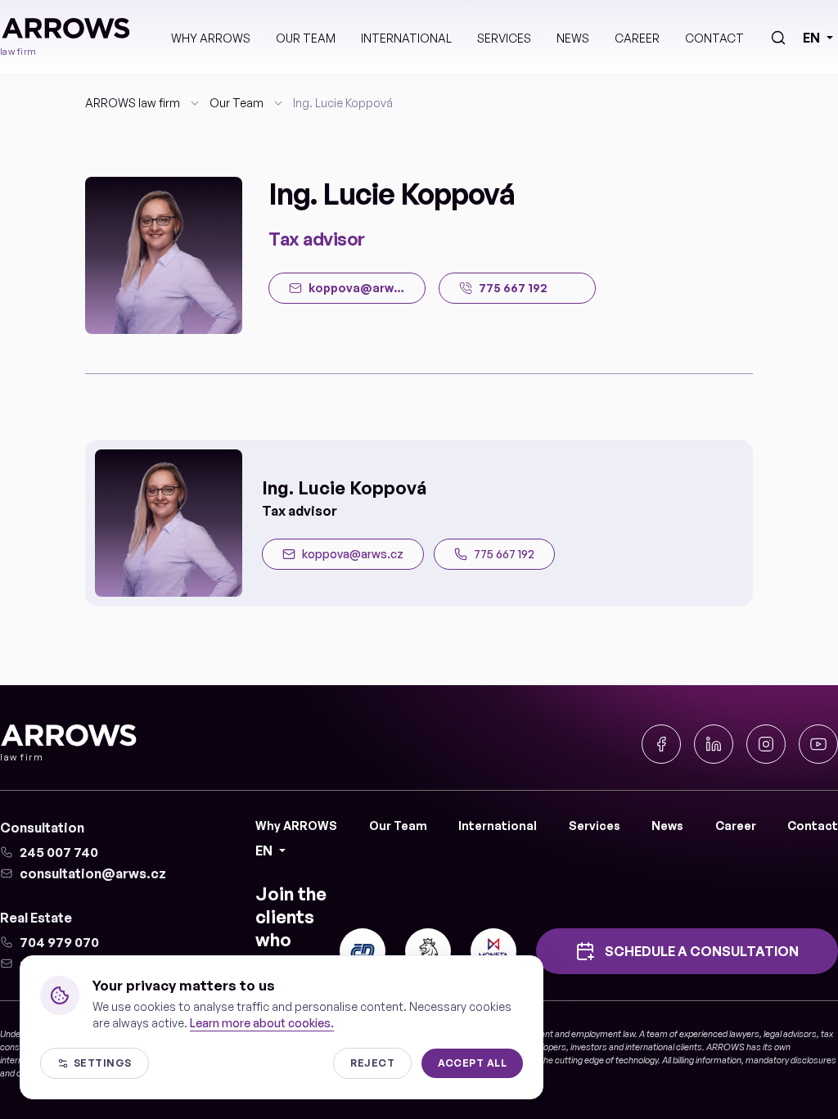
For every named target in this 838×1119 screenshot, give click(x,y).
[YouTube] (818, 744)
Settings (103, 1063)
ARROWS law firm (132, 103)
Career (637, 38)
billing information (707, 1060)
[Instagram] (766, 744)
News (572, 38)
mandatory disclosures (791, 1060)
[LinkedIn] (713, 744)
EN (811, 37)
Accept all (472, 1063)
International (406, 38)
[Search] (778, 37)
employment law (603, 1034)
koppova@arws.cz (352, 554)
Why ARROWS (210, 38)
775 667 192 (504, 554)
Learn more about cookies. (262, 1023)
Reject (372, 1063)
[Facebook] (661, 744)
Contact (714, 38)
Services (504, 38)
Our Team (306, 38)
